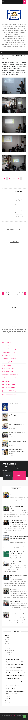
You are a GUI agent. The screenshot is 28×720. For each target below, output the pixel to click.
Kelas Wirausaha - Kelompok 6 (14, 667)
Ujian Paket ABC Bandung (9, 391)
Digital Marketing (6, 342)
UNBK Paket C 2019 (11, 688)
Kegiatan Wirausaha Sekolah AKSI (15, 675)
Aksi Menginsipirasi (15, 589)
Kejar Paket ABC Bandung (9, 358)
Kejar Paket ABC (6, 355)
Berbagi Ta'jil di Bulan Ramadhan (14, 664)
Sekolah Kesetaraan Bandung (10, 374)
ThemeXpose (13, 715)
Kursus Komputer (6, 365)
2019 (6, 648)
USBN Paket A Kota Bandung (13, 685)
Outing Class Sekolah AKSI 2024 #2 (17, 433)
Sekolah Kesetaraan (7, 371)
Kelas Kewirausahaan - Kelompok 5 (15, 673)
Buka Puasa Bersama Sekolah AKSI (15, 670)
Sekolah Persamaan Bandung (10, 378)
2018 (6, 700)
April (8, 696)
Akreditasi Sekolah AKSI (15, 403)
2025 (6, 635)
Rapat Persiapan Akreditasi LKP (14, 662)
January (8, 698)
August (8, 652)
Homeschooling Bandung (9, 349)
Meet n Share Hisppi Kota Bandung (15, 691)
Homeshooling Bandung (8, 352)
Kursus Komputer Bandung (9, 368)
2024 (6, 637)
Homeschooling (6, 346)
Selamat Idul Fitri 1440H (12, 659)
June (8, 657)
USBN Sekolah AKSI (11, 694)
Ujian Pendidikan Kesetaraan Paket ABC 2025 (16, 425)
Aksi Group (19, 191)
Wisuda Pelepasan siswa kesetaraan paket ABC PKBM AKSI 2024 (16, 451)
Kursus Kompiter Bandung (9, 362)
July (7, 655)
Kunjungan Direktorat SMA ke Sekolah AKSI (16, 415)
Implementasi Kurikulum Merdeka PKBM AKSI (17, 442)
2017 (6, 702)
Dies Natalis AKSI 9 (15, 601)
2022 (6, 641)
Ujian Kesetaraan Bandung (9, 384)
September (9, 650)
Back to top (21, 717)
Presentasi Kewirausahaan (13, 678)
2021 (6, 644)
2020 (6, 646)
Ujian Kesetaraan (6, 381)
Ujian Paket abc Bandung (8, 387)
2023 (6, 639)
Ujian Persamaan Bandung (9, 394)
